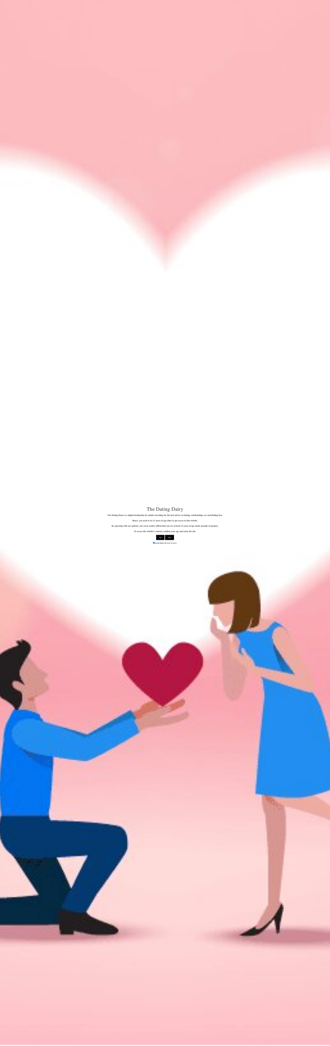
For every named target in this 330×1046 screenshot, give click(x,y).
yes (169, 537)
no (160, 537)
